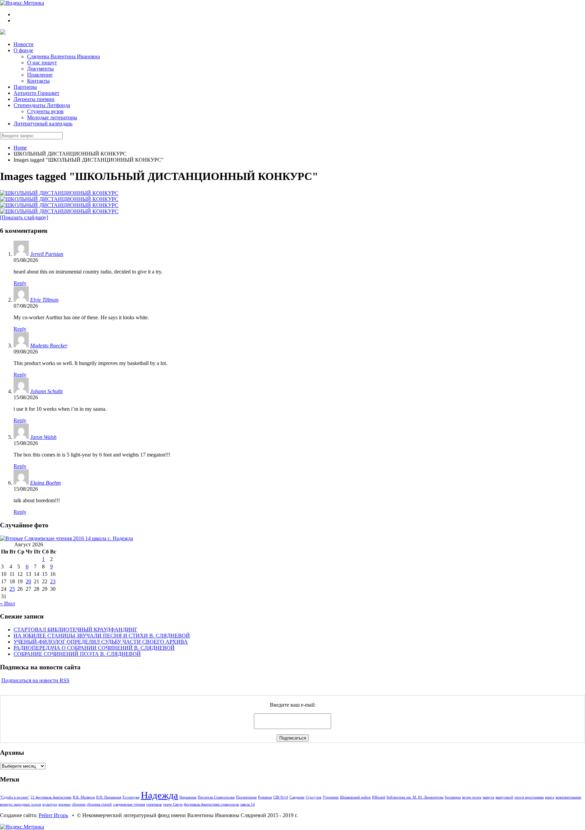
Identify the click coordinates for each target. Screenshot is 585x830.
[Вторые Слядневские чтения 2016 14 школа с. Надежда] (66, 538)
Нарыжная (187, 797)
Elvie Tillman (44, 300)
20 (28, 581)
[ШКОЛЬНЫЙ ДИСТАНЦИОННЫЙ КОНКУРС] (59, 193)
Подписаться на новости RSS (35, 680)
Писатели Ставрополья (216, 797)
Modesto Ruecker (48, 345)
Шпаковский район (355, 797)
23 (53, 581)
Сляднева (296, 797)
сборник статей (99, 804)
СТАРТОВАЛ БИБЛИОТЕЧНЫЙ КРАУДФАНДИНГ (75, 629)
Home (20, 147)
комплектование (568, 797)
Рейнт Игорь (53, 815)
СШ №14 (280, 797)
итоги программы (529, 797)
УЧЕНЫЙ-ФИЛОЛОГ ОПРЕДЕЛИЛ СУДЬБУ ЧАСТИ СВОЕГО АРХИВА (101, 642)
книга (549, 797)
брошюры (453, 797)
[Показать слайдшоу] (24, 217)
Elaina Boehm (45, 483)
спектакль (154, 804)
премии (64, 804)
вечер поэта (471, 797)
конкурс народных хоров (20, 804)
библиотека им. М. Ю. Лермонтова (415, 797)
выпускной (504, 797)
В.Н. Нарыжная (108, 797)
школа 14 (247, 804)
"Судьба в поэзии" (14, 797)
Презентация (246, 797)
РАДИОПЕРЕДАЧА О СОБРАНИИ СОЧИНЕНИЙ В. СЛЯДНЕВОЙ (94, 648)
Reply (20, 283)
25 (12, 589)
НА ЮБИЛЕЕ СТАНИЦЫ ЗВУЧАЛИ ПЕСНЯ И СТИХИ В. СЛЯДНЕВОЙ (102, 636)
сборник (78, 804)
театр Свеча (172, 804)
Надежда (159, 795)
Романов (265, 797)
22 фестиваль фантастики (50, 797)
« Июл (7, 603)
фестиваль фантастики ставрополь (211, 804)
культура (49, 804)
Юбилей (378, 797)
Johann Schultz (46, 391)
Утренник (331, 797)
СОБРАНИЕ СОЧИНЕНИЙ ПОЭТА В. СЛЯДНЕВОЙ (77, 654)
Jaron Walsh (43, 437)
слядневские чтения (129, 804)
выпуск (488, 797)
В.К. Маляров (84, 797)
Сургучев (313, 797)
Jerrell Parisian (46, 254)
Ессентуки (131, 797)
